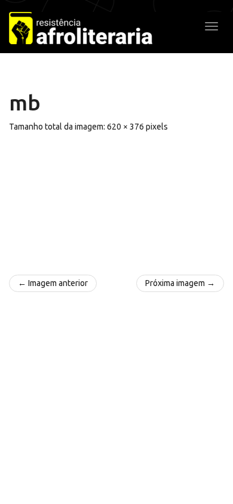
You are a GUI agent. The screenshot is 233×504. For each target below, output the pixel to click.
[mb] (116, 198)
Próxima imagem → (180, 283)
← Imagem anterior (53, 283)
